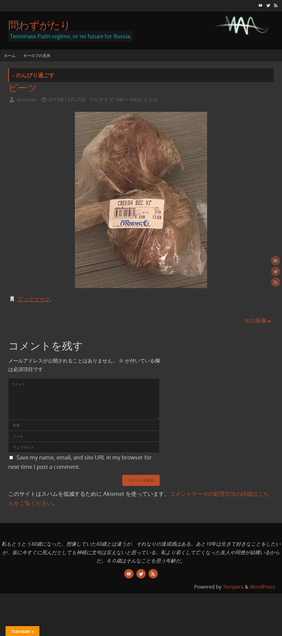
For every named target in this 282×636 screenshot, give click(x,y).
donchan (27, 99)
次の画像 (255, 320)
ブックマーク (33, 299)
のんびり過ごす (33, 75)
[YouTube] (260, 5)
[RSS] (275, 5)
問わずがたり (39, 25)
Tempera (233, 586)
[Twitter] (268, 5)
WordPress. (263, 586)
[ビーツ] (141, 200)
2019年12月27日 (66, 99)
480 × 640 (127, 99)
